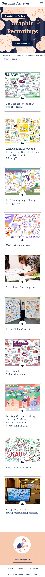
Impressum (33, 568)
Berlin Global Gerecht (18, 329)
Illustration (40, 55)
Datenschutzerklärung (16, 568)
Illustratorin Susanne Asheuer (14, 55)
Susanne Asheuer (16, 4)
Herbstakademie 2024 (18, 245)
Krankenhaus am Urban (19, 467)
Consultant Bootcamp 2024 (21, 287)
